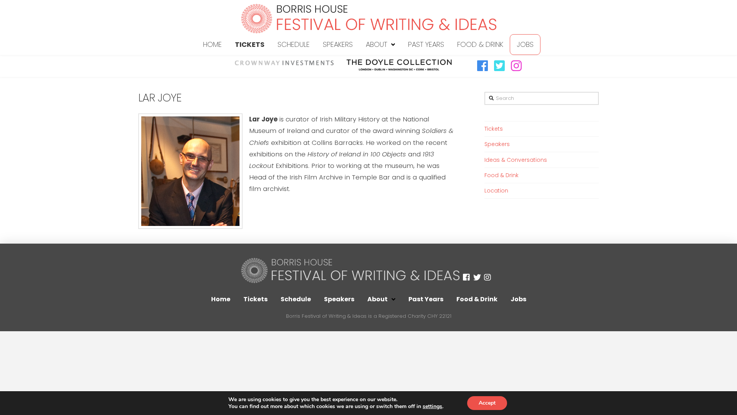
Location (496, 190)
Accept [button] (487, 403)
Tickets (493, 129)
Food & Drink (501, 175)
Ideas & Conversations (515, 160)
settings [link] (432, 406)
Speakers (497, 144)
